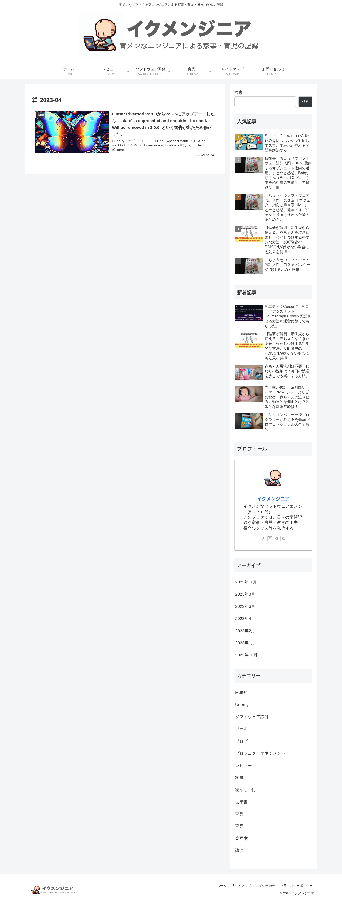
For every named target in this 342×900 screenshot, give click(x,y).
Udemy (241, 704)
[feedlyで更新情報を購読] (276, 538)
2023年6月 (245, 606)
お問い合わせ (265, 885)
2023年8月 (245, 594)
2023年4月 (245, 618)
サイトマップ (241, 885)
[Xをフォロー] (263, 538)
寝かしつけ (245, 789)
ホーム (221, 885)
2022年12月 (246, 655)
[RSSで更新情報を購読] (283, 538)
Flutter (241, 692)
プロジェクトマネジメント (260, 753)
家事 (239, 777)
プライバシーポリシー (296, 885)
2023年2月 (245, 630)
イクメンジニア (273, 498)
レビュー (243, 765)
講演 (239, 850)
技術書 (241, 801)
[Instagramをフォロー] (270, 538)
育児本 (241, 838)
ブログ (241, 741)
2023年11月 (246, 582)
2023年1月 (245, 643)
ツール (241, 729)
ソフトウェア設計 (252, 716)
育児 (239, 814)
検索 (238, 92)
